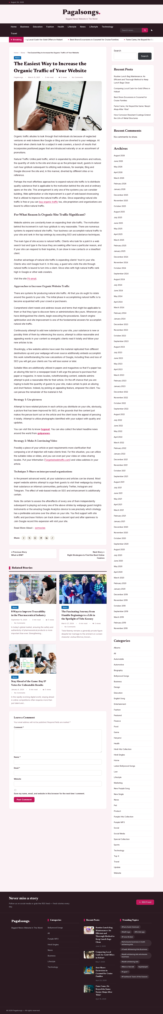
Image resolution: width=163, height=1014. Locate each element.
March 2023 (119, 375)
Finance (117, 721)
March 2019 (119, 617)
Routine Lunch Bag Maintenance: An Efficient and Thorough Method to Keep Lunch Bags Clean (131, 79)
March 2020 (119, 578)
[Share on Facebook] (23, 538)
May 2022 (118, 431)
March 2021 (119, 510)
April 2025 (118, 234)
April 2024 (118, 302)
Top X (116, 856)
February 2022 (120, 448)
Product (117, 811)
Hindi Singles (119, 755)
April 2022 (118, 437)
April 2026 (118, 172)
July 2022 (118, 420)
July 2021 (118, 487)
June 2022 (118, 426)
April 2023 (118, 369)
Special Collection (122, 839)
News (83, 27)
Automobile (119, 659)
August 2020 (119, 549)
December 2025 (121, 195)
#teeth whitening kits (130, 962)
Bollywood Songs (121, 676)
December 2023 (121, 324)
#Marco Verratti (128, 967)
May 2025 (118, 229)
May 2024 (118, 296)
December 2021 (121, 459)
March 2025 (119, 240)
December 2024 (121, 257)
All (115, 653)
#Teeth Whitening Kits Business (134, 949)
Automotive (119, 665)
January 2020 (119, 589)
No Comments (77, 77)
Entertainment (120, 704)
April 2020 (118, 572)
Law (116, 772)
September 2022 (121, 409)
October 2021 (119, 471)
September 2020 (121, 544)
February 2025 (120, 245)
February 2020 (120, 583)
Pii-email (31, 278)
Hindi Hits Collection (122, 749)
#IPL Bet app (140, 932)
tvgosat (45, 429)
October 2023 (120, 336)
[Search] (145, 30)
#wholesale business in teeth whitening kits (133, 943)
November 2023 (121, 330)
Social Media (119, 833)
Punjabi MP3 (119, 822)
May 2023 (118, 364)
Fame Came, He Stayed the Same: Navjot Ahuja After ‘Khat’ (132, 40)
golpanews (43, 433)
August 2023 (119, 347)
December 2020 (121, 527)
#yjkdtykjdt (143, 967)
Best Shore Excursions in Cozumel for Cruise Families (74, 40)
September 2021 (121, 476)
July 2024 (118, 285)
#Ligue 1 (125, 972)
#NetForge (126, 932)
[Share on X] (29, 538)
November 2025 (121, 200)
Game (116, 732)
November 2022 (121, 397)
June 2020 (118, 561)
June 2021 (118, 493)
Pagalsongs (80, 12)
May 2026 (118, 167)
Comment (19, 727)
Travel (14, 33)
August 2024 (119, 279)
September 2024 (121, 274)
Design (117, 687)
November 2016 (121, 628)
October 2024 (120, 268)
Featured (118, 715)
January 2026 (119, 189)
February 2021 (120, 516)
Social (116, 828)
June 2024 (118, 290)
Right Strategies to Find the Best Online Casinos (85, 555)
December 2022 (121, 392)
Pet (115, 805)
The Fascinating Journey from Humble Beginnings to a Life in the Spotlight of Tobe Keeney (78, 615)
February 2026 (120, 184)
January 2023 (119, 386)
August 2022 (119, 414)
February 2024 (120, 313)
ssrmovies (40, 528)
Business (24, 27)
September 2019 (121, 611)
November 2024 (121, 262)
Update (117, 867)
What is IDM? (19, 553)
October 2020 (120, 538)
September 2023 (121, 341)
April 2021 (118, 504)
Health (61, 27)
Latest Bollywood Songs (124, 766)
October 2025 (120, 206)
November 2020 (121, 532)
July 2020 (118, 555)
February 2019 (120, 623)
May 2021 (118, 499)
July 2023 (118, 352)
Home (14, 27)
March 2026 (119, 178)
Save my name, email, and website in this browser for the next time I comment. (49, 793)
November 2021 (120, 465)
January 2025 (119, 251)
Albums (117, 648)
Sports (117, 845)
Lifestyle (72, 27)
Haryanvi (117, 738)
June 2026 (118, 161)
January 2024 (119, 319)
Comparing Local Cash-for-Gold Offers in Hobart (105, 955)
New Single (119, 794)
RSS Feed (146, 902)
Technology (107, 27)
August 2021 (119, 482)
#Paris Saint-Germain (130, 927)
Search (117, 50)
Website (17, 779)
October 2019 (120, 606)
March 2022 (119, 442)
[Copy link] (52, 538)
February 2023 (120, 381)
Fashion (50, 27)
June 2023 (118, 358)
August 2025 (119, 212)
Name (17, 757)
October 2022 (120, 403)
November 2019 (121, 600)
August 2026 (119, 155)
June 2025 (118, 223)
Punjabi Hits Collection (123, 817)
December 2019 (121, 594)
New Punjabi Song (122, 788)
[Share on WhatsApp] (35, 538)
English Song (119, 698)
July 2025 (118, 217)
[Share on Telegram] (41, 538)
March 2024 (119, 307)
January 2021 (119, 521)
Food (116, 726)
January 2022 (119, 454)
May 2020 (118, 566)
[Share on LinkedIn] (46, 538)
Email (17, 768)
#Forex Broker (127, 937)
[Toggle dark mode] (151, 30)
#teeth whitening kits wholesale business (134, 955)
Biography (118, 670)
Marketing (118, 783)
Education (38, 27)
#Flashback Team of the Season (134, 977)
